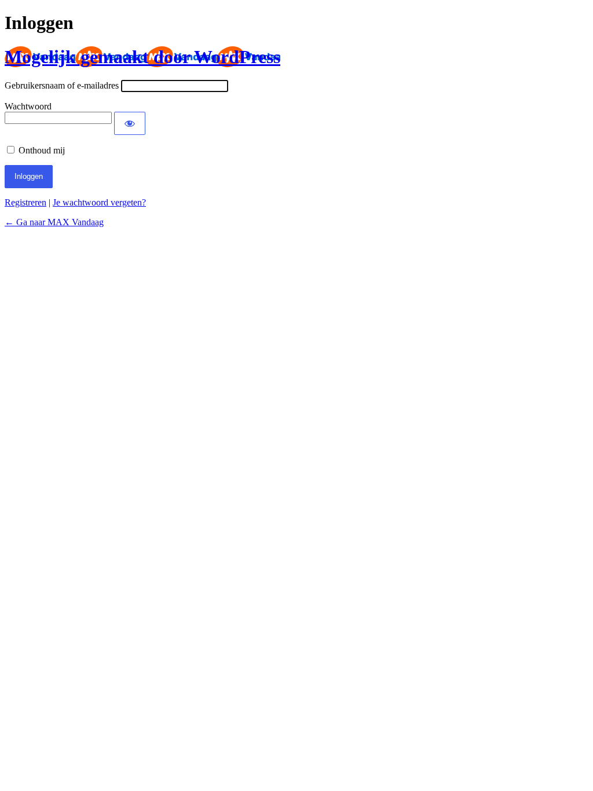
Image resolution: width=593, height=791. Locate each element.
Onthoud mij (42, 150)
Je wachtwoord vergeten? (99, 202)
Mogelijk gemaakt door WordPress (142, 56)
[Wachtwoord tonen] (129, 123)
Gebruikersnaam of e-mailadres (62, 85)
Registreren (25, 202)
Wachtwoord (28, 106)
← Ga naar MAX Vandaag (54, 222)
